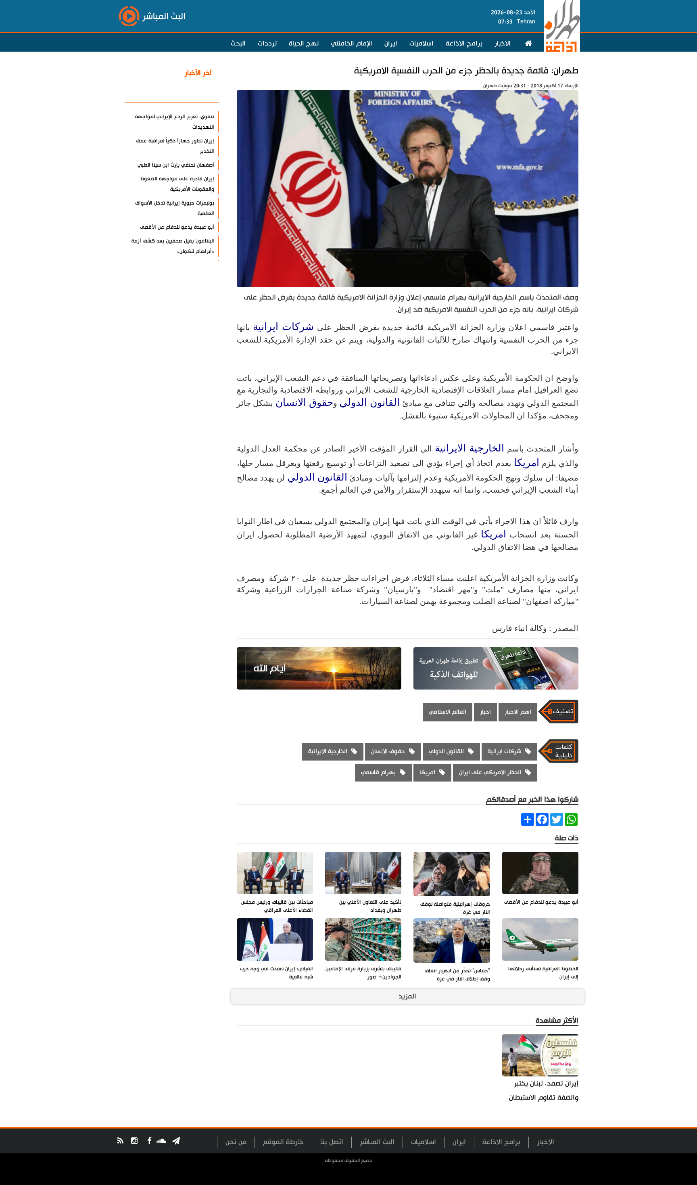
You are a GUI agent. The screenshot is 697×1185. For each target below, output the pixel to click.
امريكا (526, 462)
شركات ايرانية (283, 326)
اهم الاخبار (518, 711)
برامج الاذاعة (464, 44)
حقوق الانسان (304, 402)
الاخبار (503, 44)
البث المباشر (377, 1142)
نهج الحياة (304, 44)
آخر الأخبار (198, 73)
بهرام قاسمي (378, 772)
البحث (238, 44)
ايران (390, 44)
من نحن (235, 1142)
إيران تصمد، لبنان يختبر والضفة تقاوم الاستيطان (543, 1090)
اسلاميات (421, 44)
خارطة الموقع (283, 1142)
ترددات (267, 44)
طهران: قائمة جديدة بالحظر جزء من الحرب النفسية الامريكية (466, 70)
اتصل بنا (331, 1142)
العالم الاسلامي (447, 711)
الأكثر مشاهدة (190, 92)
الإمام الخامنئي (351, 44)
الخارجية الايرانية (469, 448)
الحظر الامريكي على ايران (490, 772)
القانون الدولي (369, 402)
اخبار (485, 711)
